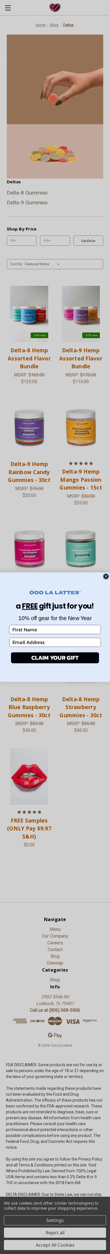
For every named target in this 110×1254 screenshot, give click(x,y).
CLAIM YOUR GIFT (54, 657)
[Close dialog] (106, 576)
